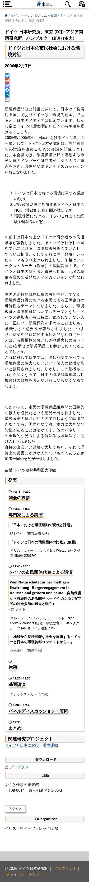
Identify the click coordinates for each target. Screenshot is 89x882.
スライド (18, 609)
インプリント (65, 868)
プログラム (18, 767)
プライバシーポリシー (25, 874)
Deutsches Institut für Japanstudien (45, 4)
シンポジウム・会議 (42, 15)
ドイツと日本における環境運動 (31, 745)
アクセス (15, 809)
